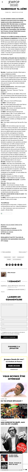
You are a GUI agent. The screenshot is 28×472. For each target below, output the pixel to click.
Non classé (14, 5)
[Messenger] (10, 265)
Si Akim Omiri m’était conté (13, 455)
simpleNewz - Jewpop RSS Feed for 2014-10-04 (13, 286)
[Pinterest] (15, 265)
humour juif (20, 257)
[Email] (21, 265)
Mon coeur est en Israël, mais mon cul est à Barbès (13, 423)
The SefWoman (17, 259)
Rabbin (9, 259)
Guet (14, 257)
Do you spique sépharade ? (12, 401)
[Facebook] (7, 265)
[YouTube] (26, 470)
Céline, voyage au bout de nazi (15, 463)
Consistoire (7, 257)
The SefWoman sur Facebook (8, 228)
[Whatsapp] (18, 265)
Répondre (3, 291)
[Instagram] (24, 470)
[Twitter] (12, 265)
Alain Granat (11, 272)
